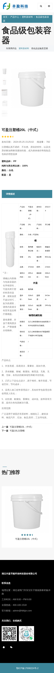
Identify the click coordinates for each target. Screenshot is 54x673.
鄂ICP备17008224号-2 (27, 668)
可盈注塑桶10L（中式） (21, 427)
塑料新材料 (27, 17)
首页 (5, 17)
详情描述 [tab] (10, 194)
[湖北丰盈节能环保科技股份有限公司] (15, 6)
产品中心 (14, 17)
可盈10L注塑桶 (17, 431)
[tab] (4, 71)
